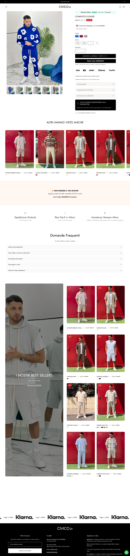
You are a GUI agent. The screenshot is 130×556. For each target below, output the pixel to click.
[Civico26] (65, 7)
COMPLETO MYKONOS (73, 474)
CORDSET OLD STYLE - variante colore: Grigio (97, 427)
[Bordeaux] (81, 36)
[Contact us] (126, 552)
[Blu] (77, 36)
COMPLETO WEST (100, 173)
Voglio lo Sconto (25, 551)
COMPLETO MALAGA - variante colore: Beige (68, 427)
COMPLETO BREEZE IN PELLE (12, 173)
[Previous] (5, 1)
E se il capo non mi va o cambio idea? (85, 95)
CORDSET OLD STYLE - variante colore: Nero (102, 427)
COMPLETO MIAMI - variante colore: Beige (67, 174)
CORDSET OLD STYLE (102, 425)
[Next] (124, 1)
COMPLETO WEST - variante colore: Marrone (97, 174)
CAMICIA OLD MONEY (41, 173)
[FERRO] (85, 36)
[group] (65, 1)
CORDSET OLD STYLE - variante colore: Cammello (107, 427)
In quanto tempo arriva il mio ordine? (85, 90)
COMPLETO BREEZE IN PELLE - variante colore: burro (6, 174)
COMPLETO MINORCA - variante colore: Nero (100, 378)
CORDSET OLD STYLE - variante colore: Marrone (104, 427)
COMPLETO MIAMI (71, 173)
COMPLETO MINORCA (102, 376)
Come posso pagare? (81, 84)
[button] (120, 7)
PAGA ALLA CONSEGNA (95, 61)
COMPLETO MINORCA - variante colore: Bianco (127, 174)
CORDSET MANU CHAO (103, 474)
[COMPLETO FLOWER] (11, 90)
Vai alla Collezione (34, 385)
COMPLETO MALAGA (72, 425)
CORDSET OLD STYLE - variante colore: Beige (100, 427)
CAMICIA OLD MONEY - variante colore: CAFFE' (36, 174)
